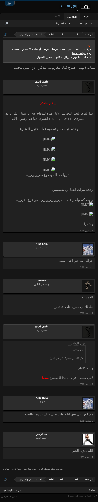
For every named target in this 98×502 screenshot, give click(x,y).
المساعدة (8, 490)
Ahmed (41, 280)
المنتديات (72, 16)
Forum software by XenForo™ (82, 496)
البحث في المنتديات (84, 23)
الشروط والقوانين (9, 497)
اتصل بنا (19, 490)
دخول (9, 3)
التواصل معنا (79, 53)
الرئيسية (88, 16)
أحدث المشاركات (62, 23)
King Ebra (42, 244)
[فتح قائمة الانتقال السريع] (5, 34)
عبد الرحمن (42, 434)
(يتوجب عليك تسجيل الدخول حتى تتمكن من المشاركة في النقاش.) (33, 469)
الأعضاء (56, 16)
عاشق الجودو (42, 81)
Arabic (91, 490)
